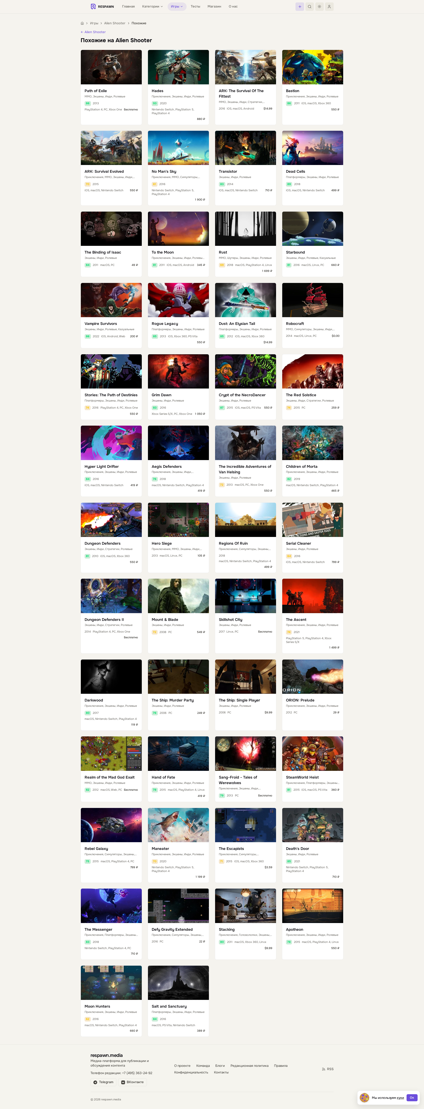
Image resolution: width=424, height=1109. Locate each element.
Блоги (220, 1066)
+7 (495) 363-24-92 (137, 1073)
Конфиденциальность (191, 1072)
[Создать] (299, 6)
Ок (412, 1098)
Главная (128, 6)
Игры (94, 23)
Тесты (195, 6)
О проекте (182, 1066)
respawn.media (107, 1055)
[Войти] (329, 6)
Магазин (214, 6)
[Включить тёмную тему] (319, 6)
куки (400, 1098)
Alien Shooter (114, 23)
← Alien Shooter (93, 32)
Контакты (221, 1072)
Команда (203, 1066)
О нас (233, 6)
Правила (281, 1066)
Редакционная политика (250, 1066)
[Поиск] (309, 6)
